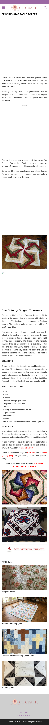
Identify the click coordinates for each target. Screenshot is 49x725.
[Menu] (4, 8)
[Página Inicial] (24, 8)
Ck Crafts (31, 453)
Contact (24, 712)
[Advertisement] (24, 49)
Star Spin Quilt (27, 448)
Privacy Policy (24, 715)
